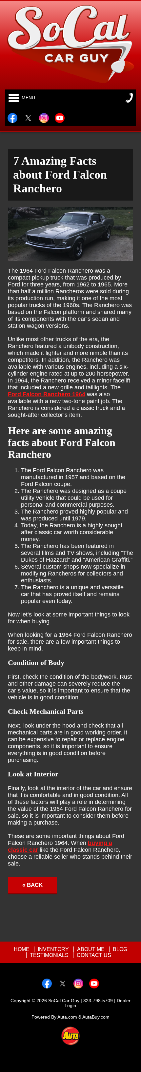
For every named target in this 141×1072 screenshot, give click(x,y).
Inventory (53, 949)
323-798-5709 (98, 1000)
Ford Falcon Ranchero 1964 (46, 394)
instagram (44, 118)
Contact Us (94, 955)
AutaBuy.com (96, 1017)
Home (22, 949)
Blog (120, 949)
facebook (12, 118)
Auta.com (67, 1017)
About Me (91, 949)
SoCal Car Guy (63, 1000)
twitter (28, 118)
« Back (32, 885)
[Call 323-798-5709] (129, 98)
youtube (60, 118)
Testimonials (49, 955)
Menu (28, 97)
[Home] (70, 44)
